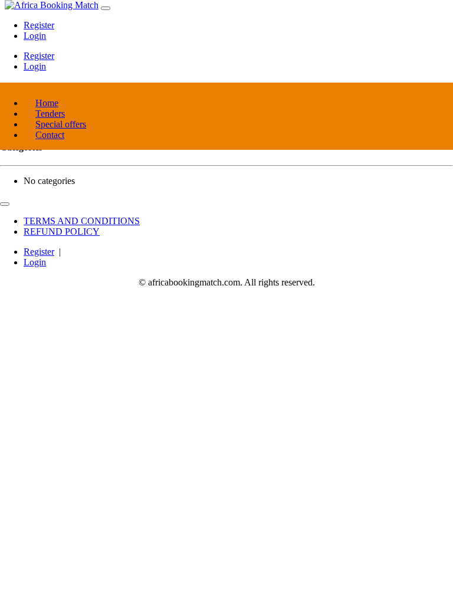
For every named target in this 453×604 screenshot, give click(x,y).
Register (39, 25)
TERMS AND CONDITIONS (82, 221)
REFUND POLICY (62, 231)
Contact (49, 135)
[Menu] (105, 8)
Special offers (60, 124)
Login (35, 36)
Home (46, 103)
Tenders (50, 114)
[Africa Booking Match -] (52, 5)
